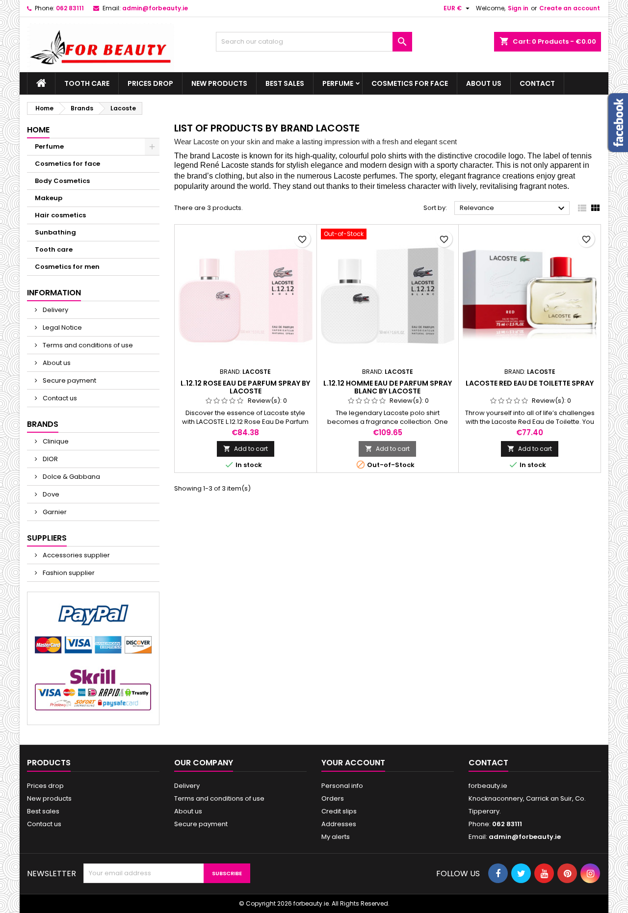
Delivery (54, 309)
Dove (50, 494)
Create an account (569, 8)
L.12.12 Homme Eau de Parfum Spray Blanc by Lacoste (387, 387)
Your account (353, 762)
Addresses (338, 824)
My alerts (335, 836)
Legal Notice (61, 327)
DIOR (49, 459)
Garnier (54, 512)
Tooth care (86, 83)
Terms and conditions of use (87, 345)
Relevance (513, 208)
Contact (537, 83)
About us (483, 83)
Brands (42, 424)
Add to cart (245, 448)
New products (219, 83)
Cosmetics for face (409, 83)
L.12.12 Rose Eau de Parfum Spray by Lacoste (245, 387)
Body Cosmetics (62, 180)
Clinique (55, 441)
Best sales (284, 83)
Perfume (337, 83)
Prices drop (150, 83)
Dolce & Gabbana (70, 476)
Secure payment (68, 380)
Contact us (59, 398)
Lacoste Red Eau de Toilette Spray (530, 383)
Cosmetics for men (67, 266)
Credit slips (339, 811)
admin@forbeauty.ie (155, 8)
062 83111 (70, 8)
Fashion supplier (68, 572)
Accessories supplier (75, 555)
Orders (332, 798)
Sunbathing (55, 232)
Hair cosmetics (60, 215)
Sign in (518, 8)
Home (38, 129)
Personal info (342, 785)
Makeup (48, 198)
